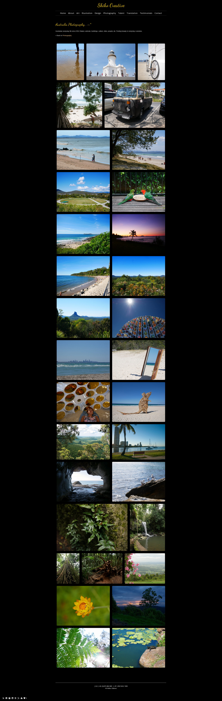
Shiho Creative (111, 5)
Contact (158, 13)
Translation (132, 13)
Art (77, 13)
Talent (121, 13)
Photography (109, 13)
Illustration (87, 13)
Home (63, 13)
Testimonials (146, 13)
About (71, 13)
